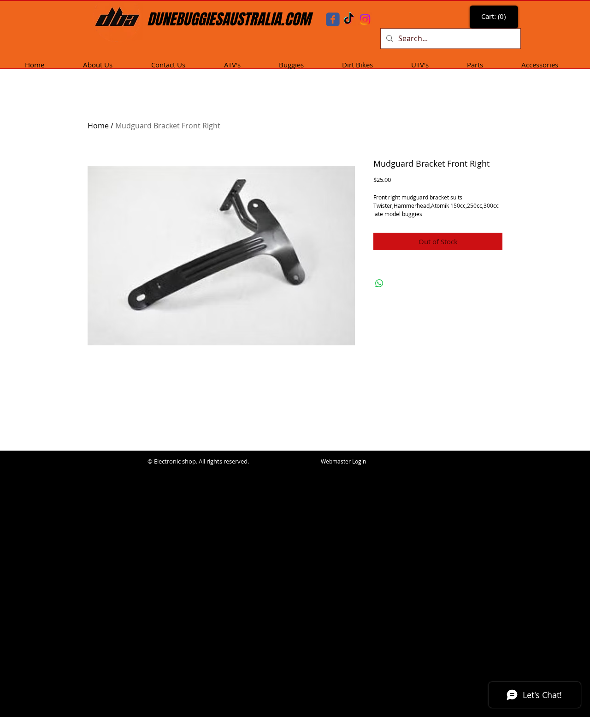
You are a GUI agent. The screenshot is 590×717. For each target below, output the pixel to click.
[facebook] (333, 19)
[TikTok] (349, 19)
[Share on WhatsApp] (379, 283)
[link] (494, 16)
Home (98, 126)
